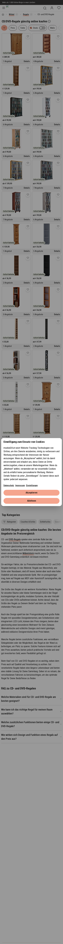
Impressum (20, 485)
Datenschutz (9, 485)
